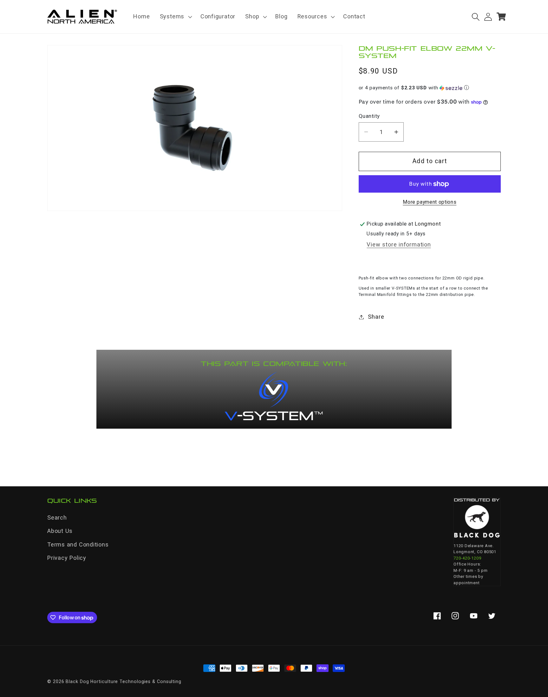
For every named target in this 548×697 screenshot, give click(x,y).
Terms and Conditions (78, 544)
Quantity (369, 116)
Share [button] (376, 317)
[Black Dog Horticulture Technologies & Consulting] (476, 518)
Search (57, 517)
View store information (399, 244)
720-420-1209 (467, 558)
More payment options (429, 202)
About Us (60, 531)
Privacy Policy (66, 557)
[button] (175, 16)
